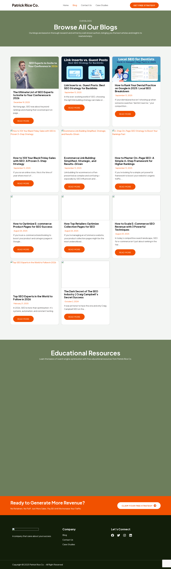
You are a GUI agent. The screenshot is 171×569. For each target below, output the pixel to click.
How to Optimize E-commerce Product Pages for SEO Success (32, 225)
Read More (23, 121)
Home (66, 5)
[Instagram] (124, 535)
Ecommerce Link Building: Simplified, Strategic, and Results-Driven (80, 160)
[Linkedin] (130, 535)
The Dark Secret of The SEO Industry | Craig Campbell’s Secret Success (81, 294)
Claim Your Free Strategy (137, 505)
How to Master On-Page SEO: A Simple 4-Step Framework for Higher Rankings (134, 160)
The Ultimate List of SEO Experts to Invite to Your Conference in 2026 (33, 95)
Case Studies (102, 5)
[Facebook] (112, 535)
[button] (144, 5)
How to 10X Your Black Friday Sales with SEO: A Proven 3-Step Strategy (34, 160)
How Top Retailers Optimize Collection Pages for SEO (81, 225)
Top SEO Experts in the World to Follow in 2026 (33, 298)
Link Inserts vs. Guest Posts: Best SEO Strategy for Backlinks (84, 87)
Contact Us (86, 5)
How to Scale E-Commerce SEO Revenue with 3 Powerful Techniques (135, 226)
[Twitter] (118, 535)
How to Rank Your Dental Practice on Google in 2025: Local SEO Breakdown (135, 88)
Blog (75, 5)
